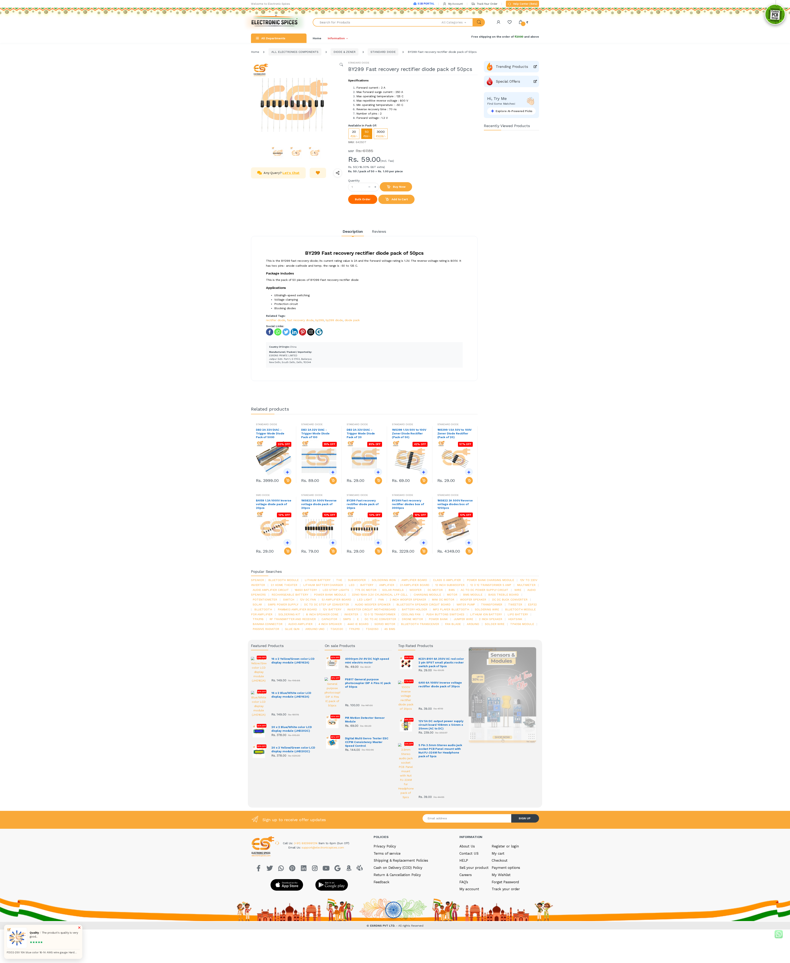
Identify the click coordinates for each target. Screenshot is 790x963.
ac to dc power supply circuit (484, 589)
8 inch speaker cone (322, 614)
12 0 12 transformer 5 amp (490, 585)
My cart (498, 853)
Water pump (466, 604)
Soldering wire (487, 609)
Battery (366, 585)
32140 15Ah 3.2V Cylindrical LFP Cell (380, 594)
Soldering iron (384, 580)
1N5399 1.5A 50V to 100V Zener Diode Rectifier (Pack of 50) (409, 433)
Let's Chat (291, 173)
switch (288, 599)
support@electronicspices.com (323, 847)
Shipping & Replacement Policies (401, 860)
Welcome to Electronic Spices (270, 3)
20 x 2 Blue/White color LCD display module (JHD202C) (291, 728)
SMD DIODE (263, 495)
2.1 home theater (284, 585)
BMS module (472, 594)
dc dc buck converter (509, 599)
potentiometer (265, 599)
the (339, 580)
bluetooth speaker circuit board (423, 604)
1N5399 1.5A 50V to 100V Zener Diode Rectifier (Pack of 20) (454, 433)
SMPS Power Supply (283, 604)
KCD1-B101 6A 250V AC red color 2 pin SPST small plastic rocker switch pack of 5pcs (441, 662)
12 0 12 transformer (379, 614)
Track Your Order (486, 3)
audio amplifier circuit (271, 589)
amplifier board (414, 580)
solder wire (494, 624)
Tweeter (515, 604)
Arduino (473, 624)
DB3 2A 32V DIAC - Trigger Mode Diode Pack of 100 (315, 433)
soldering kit (289, 614)
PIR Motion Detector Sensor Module (365, 719)
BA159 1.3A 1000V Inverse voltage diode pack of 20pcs (273, 504)
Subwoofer (357, 580)
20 (354, 134)
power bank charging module (490, 580)
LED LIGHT (364, 599)
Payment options (506, 868)
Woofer (415, 589)
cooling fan (410, 614)
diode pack (352, 320)
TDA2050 (372, 629)
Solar (257, 604)
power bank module (330, 594)
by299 (319, 320)
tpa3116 (258, 619)
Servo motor (384, 624)
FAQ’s (463, 882)
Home (317, 38)
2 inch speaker (490, 619)
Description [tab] (353, 231)
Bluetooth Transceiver (420, 624)
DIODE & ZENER (344, 51)
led (351, 585)
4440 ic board (357, 624)
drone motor (412, 619)
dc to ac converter (380, 619)
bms (451, 589)
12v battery (332, 609)
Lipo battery (518, 614)
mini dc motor (443, 599)
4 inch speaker (330, 624)
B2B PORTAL (426, 3)
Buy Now (398, 186)
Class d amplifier (447, 580)
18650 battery (306, 589)
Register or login (505, 846)
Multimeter (526, 585)
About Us (467, 846)
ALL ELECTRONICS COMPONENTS (294, 51)
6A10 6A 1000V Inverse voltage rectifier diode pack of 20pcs (440, 684)
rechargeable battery (290, 594)
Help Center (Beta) (524, 3)
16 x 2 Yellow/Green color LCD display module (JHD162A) (293, 660)
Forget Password (505, 882)
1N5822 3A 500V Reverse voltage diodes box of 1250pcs (455, 504)
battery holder (414, 609)
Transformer (491, 604)
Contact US (469, 853)
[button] (457, 22)
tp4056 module (522, 624)
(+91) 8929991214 (306, 843)
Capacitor (329, 619)
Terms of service (387, 853)
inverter (351, 614)
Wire (517, 589)
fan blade (453, 624)
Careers (465, 875)
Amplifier (386, 585)
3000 (381, 134)
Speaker (257, 580)
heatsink (515, 619)
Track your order (506, 889)
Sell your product (474, 868)
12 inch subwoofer (450, 585)
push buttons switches (445, 614)
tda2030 (336, 629)
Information (336, 38)
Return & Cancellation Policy (397, 875)
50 (366, 134)
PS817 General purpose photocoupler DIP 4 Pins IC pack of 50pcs (368, 683)
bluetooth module (283, 580)
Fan (381, 599)
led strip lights (336, 589)
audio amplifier (300, 624)
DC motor (435, 589)
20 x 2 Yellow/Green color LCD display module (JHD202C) (293, 749)
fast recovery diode (300, 320)
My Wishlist (501, 875)
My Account (455, 3)
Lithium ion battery (486, 614)
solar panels (392, 589)
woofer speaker (473, 599)
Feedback (381, 882)
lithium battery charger (323, 585)
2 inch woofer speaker (408, 599)
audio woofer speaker (372, 604)
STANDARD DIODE (383, 51)
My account (469, 889)
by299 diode (334, 320)
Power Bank (438, 619)
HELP (463, 860)
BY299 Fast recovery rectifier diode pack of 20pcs (363, 504)
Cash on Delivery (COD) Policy (398, 868)
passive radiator (266, 629)
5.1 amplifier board (336, 599)
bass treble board (503, 594)
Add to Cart (399, 199)
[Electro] (274, 22)
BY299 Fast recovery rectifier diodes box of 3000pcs (408, 504)
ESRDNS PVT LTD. (383, 925)
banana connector (267, 624)
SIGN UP (525, 818)
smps (347, 619)
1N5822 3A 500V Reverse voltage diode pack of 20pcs (319, 504)
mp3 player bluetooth (451, 609)
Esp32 (532, 604)
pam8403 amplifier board (297, 609)
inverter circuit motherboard (371, 609)
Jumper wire (463, 619)
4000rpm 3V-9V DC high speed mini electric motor (367, 660)
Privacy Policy (385, 846)
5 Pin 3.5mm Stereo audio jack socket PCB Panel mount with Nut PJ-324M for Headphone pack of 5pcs (440, 750)
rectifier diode (275, 320)
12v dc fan (308, 599)
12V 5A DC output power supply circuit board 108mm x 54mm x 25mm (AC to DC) (441, 724)
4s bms (389, 629)
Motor (452, 594)
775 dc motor (365, 589)
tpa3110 (354, 629)
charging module (427, 594)
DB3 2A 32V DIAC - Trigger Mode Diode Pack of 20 (361, 433)
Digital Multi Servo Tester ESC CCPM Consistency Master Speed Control (367, 742)
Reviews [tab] (379, 231)
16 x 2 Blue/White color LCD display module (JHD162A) (291, 694)
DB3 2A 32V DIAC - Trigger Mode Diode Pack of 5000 (270, 433)
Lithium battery (317, 580)
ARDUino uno (314, 629)
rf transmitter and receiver (293, 619)
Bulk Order (363, 199)
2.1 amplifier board (414, 585)
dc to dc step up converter (326, 604)
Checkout (500, 860)
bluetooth (263, 609)
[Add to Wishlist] (318, 173)
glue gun (292, 629)
